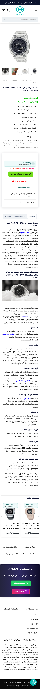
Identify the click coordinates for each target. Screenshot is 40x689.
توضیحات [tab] (32, 216)
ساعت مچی (27, 81)
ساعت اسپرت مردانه (13, 140)
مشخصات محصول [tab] (19, 216)
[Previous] (35, 46)
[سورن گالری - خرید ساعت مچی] (20, 10)
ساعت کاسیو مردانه (31, 147)
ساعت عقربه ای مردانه (20, 145)
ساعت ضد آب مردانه (32, 145)
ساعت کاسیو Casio (17, 81)
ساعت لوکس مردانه (19, 147)
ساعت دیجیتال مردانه (9, 143)
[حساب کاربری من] (8, 10)
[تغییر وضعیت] (34, 193)
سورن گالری (35, 81)
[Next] (3, 46)
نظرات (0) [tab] (8, 216)
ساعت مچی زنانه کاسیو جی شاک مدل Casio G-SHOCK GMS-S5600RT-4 (30, 526)
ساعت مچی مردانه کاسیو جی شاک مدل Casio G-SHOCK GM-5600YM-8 (10, 526)
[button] (36, 10)
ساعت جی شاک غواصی (21, 143)
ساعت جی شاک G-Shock (27, 140)
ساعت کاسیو (24, 232)
